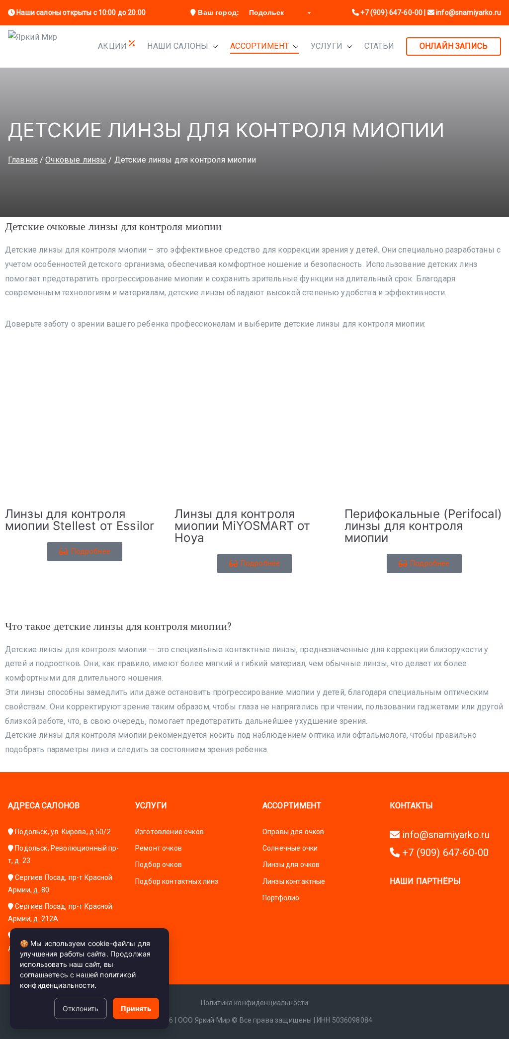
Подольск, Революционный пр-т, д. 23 (63, 854)
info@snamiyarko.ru (445, 835)
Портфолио (280, 898)
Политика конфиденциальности (254, 1003)
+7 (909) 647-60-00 (391, 12)
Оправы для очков (293, 832)
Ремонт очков (158, 848)
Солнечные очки (290, 848)
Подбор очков (158, 864)
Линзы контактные (294, 881)
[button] (213, 46)
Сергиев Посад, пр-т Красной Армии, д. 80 (60, 883)
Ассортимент (259, 46)
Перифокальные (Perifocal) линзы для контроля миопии (423, 526)
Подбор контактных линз (177, 881)
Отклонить (80, 1008)
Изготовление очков (169, 832)
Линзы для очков (291, 864)
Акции (113, 46)
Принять (136, 1008)
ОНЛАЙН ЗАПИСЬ (454, 46)
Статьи (379, 46)
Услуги (326, 46)
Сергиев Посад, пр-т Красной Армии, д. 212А (60, 912)
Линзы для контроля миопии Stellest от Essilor (79, 520)
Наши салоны (177, 46)
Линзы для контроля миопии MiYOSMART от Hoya (242, 526)
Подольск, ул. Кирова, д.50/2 (62, 832)
